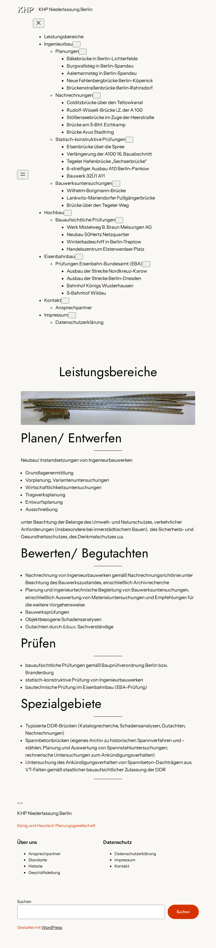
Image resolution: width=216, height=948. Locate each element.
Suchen (24, 901)
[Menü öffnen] (22, 174)
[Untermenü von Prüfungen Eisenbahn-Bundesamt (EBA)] (146, 264)
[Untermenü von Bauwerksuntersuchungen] (116, 184)
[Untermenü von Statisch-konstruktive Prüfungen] (129, 140)
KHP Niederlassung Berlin (66, 9)
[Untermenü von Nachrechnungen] (97, 95)
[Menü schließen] (38, 23)
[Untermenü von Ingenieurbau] (76, 44)
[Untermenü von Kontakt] (65, 301)
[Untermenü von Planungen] (83, 52)
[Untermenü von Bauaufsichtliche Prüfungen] (119, 220)
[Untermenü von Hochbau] (68, 213)
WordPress (52, 927)
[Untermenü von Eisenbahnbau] (79, 257)
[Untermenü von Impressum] (72, 315)
